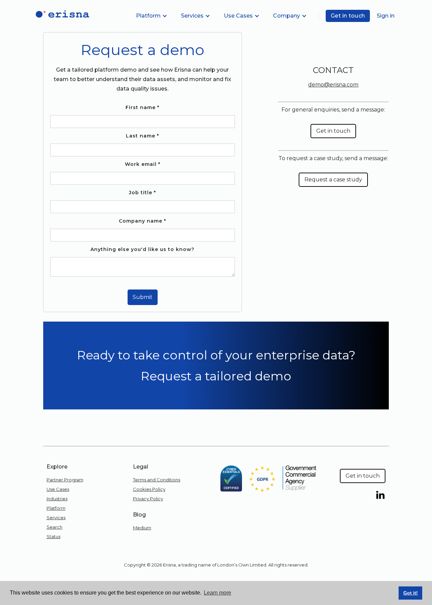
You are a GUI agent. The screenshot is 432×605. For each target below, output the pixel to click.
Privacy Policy (148, 498)
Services (56, 517)
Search (54, 527)
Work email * (142, 164)
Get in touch (348, 15)
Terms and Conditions (156, 479)
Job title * (142, 193)
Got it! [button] (410, 593)
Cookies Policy (149, 489)
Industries (57, 498)
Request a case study (333, 179)
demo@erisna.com (333, 84)
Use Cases (58, 489)
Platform (56, 508)
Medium (142, 527)
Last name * (142, 136)
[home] (61, 14)
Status (53, 536)
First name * (142, 107)
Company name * (142, 221)
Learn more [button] (217, 593)
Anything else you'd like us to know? (142, 249)
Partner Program (65, 479)
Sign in (386, 15)
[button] (151, 15)
